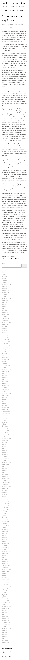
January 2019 (5, 409)
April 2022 (4, 332)
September (10, 24)
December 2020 (6, 363)
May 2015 (4, 494)
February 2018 (5, 429)
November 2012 (6, 547)
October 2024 (5, 282)
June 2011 (4, 573)
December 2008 (6, 622)
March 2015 (5, 498)
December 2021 (6, 340)
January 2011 (5, 579)
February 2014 (5, 520)
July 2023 (4, 302)
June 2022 (4, 328)
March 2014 (5, 518)
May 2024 (4, 288)
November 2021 (6, 342)
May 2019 (4, 401)
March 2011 (5, 577)
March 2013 (5, 539)
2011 (16, 24)
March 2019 (5, 405)
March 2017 (5, 450)
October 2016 (5, 460)
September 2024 (6, 284)
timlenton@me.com (8, 650)
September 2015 (6, 486)
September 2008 (6, 628)
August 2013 (5, 531)
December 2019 (6, 387)
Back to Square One (14, 3)
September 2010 (6, 587)
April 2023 (4, 308)
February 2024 (5, 290)
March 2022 (5, 334)
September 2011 (6, 569)
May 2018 (4, 423)
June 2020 (4, 375)
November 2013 (6, 525)
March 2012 (5, 559)
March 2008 (5, 640)
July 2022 (4, 326)
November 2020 (6, 365)
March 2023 (5, 310)
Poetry (21, 10)
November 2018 (6, 413)
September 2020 (6, 369)
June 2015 (4, 492)
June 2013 (4, 535)
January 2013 (5, 543)
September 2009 (6, 606)
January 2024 (5, 292)
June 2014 (4, 514)
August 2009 (5, 608)
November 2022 (6, 318)
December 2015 (6, 480)
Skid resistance (11, 256)
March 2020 (5, 381)
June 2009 (4, 612)
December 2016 (6, 456)
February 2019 (5, 407)
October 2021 (5, 344)
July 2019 (4, 397)
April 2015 (4, 496)
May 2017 (4, 446)
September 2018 (6, 417)
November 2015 (6, 482)
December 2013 (6, 523)
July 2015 (4, 490)
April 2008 (4, 638)
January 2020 (5, 385)
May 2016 (4, 470)
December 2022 (6, 316)
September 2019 (6, 393)
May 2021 (4, 354)
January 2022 (5, 338)
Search (3, 263)
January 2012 (5, 563)
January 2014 (5, 521)
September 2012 (6, 551)
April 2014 (4, 516)
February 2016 (5, 476)
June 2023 (4, 304)
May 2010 (4, 595)
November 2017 (6, 435)
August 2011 (5, 571)
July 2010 (4, 591)
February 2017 (5, 452)
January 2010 (5, 601)
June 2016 (4, 468)
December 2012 (6, 545)
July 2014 (4, 512)
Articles (14, 10)
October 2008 (5, 626)
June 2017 (4, 444)
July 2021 (4, 350)
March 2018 (5, 427)
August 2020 (5, 371)
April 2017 (4, 448)
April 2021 (4, 356)
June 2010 (4, 593)
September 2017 (6, 439)
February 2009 (5, 618)
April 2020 (4, 379)
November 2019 (6, 389)
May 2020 (4, 377)
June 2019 (4, 399)
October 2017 (5, 437)
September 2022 (6, 322)
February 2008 (5, 642)
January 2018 (5, 431)
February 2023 (5, 312)
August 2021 (5, 348)
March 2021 (5, 357)
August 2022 (5, 324)
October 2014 (5, 508)
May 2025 (4, 276)
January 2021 (5, 361)
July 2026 (4, 271)
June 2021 (4, 352)
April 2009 (4, 614)
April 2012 (4, 557)
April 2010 (4, 597)
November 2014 (6, 506)
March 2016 (5, 474)
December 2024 (6, 280)
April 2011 (4, 575)
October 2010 (5, 585)
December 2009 (6, 603)
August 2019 (5, 395)
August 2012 (5, 553)
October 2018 (5, 415)
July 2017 (4, 442)
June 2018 (4, 421)
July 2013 (4, 533)
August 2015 (5, 488)
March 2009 (5, 616)
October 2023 (5, 296)
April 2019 (4, 403)
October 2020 (5, 367)
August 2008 (5, 630)
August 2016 (5, 464)
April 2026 (4, 273)
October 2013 (5, 527)
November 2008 (6, 624)
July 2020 (4, 373)
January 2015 (5, 502)
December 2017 (6, 433)
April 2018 (4, 425)
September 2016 (6, 462)
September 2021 (6, 346)
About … (6, 10)
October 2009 (5, 604)
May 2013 (4, 537)
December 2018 (6, 411)
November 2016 (6, 458)
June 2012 (4, 555)
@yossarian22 (7, 652)
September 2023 (6, 298)
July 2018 (4, 419)
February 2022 (5, 336)
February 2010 (5, 599)
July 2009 (4, 610)
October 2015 (5, 484)
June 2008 (4, 634)
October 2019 (5, 391)
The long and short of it (13, 258)
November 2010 (6, 583)
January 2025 (5, 278)
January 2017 (5, 454)
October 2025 (5, 274)
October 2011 (5, 567)
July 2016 (4, 466)
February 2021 (5, 359)
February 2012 (5, 561)
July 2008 (4, 632)
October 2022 (5, 320)
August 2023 (5, 300)
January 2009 (5, 620)
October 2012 (5, 549)
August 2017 (5, 440)
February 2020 (5, 383)
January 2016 (5, 478)
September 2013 (6, 529)
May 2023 (4, 306)
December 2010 (6, 581)
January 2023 (5, 314)
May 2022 (4, 330)
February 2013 (5, 541)
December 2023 (6, 294)
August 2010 (5, 589)
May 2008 (4, 636)
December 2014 (6, 504)
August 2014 (5, 510)
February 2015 (5, 500)
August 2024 (5, 286)
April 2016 (4, 472)
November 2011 (6, 565)
